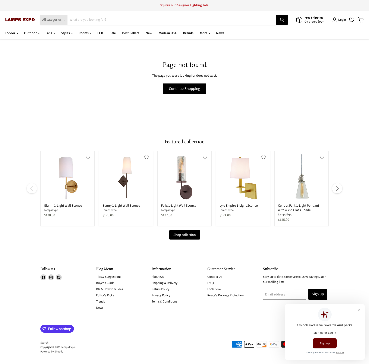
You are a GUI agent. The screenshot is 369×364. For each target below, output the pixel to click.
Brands (188, 33)
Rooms (84, 33)
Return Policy (160, 289)
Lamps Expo (51, 210)
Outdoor (30, 33)
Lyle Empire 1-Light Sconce (239, 205)
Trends (100, 301)
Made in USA (168, 33)
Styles (65, 33)
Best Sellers (130, 33)
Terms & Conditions (164, 301)
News (220, 33)
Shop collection (184, 234)
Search (44, 343)
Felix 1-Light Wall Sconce (178, 205)
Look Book (214, 289)
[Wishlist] (351, 20)
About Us (158, 277)
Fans (49, 33)
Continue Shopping (184, 88)
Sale (113, 33)
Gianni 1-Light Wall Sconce (63, 205)
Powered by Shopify (51, 352)
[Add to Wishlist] (88, 157)
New (149, 33)
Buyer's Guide (105, 283)
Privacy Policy (161, 295)
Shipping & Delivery (164, 283)
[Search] (282, 20)
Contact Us (214, 277)
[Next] (337, 188)
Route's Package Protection (225, 295)
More (204, 33)
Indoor (10, 33)
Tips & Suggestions (108, 277)
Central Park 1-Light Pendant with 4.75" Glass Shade (298, 207)
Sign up (318, 294)
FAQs (210, 283)
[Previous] (32, 188)
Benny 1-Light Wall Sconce (121, 205)
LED (100, 33)
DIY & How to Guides (109, 289)
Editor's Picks (105, 295)
